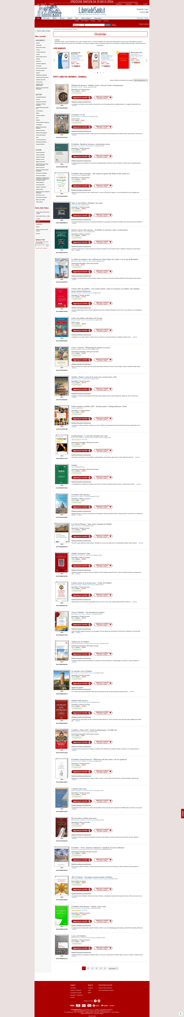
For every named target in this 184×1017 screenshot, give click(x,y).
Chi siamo (73, 988)
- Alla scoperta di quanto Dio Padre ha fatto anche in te (100, 173)
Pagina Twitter (99, 1001)
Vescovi (38, 233)
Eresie (37, 227)
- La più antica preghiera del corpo (89, 436)
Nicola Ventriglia (40, 155)
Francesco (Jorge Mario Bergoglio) (42, 88)
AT (91, 41)
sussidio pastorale (41, 52)
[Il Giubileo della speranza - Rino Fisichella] (62, 915)
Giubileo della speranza (42, 77)
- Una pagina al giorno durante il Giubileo (91, 877)
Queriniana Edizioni (41, 101)
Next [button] (146, 60)
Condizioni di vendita (75, 992)
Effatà (37, 113)
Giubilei (75, 29)
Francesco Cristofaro (41, 173)
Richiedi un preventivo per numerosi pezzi (81, 101)
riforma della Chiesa (41, 56)
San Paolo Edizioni (75, 59)
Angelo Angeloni (40, 152)
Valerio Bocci (39, 202)
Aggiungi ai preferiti (103, 97)
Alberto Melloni (40, 182)
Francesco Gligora (41, 175)
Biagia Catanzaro (40, 161)
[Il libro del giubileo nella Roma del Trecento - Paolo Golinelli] (62, 327)
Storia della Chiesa (67, 29)
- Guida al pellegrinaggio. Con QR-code (94, 730)
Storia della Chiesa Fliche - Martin (42, 212)
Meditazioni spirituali (41, 75)
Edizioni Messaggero (41, 132)
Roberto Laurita (40, 159)
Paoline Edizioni (40, 144)
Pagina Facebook (95, 1001)
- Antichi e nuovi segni (88, 906)
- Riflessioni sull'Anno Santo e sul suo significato (99, 759)
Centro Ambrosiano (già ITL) (42, 108)
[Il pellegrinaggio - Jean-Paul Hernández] (62, 445)
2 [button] (100, 73)
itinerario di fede (40, 70)
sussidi (38, 54)
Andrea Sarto (39, 189)
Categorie (90, 988)
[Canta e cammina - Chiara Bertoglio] (62, 356)
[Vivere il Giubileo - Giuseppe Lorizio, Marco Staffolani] (62, 621)
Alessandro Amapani (41, 197)
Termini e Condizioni (75, 990)
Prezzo (73, 91)
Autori (89, 990)
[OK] (47, 245)
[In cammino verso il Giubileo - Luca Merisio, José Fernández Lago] (61, 680)
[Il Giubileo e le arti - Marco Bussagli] (61, 123)
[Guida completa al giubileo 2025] (62, 415)
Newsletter (40, 240)
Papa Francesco (40, 167)
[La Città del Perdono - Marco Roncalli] (61, 533)
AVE (37, 118)
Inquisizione (39, 224)
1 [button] (98, 73)
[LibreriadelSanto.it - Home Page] (92, 11)
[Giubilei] (62, 474)
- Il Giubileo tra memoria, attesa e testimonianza (99, 230)
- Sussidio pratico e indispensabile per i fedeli (99, 406)
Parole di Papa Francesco (105, 988)
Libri (60, 29)
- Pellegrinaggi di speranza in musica (90, 347)
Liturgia (99, 20)
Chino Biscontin (40, 184)
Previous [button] (54, 60)
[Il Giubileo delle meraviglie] (62, 182)
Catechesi (106, 20)
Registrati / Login (142, 9)
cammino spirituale (41, 63)
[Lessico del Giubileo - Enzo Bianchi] (62, 945)
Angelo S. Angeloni (41, 187)
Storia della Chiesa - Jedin (43, 216)
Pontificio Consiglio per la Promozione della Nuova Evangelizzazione (42, 179)
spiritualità (38, 45)
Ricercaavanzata (114, 25)
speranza (38, 61)
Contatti (145, 4)
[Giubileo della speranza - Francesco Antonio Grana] (62, 709)
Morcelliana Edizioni (41, 142)
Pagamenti (128, 4)
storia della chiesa (41, 47)
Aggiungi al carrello (81, 97)
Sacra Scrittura (84, 20)
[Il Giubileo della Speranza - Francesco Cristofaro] (62, 503)
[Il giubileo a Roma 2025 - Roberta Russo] (61, 739)
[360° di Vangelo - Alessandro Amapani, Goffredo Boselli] (62, 886)
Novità (77, 20)
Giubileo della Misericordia (39, 85)
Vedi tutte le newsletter (42, 248)
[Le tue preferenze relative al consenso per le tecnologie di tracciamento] (180, 1013)
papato (38, 43)
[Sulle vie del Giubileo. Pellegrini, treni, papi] (62, 210)
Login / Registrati (41, 4)
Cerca (107, 25)
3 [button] (103, 73)
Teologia (93, 20)
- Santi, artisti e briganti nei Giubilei (91, 524)
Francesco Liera (40, 195)
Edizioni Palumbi (40, 130)
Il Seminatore (39, 111)
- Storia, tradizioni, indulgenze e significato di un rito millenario (97, 847)
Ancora (38, 99)
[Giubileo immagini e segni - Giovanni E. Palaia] (62, 562)
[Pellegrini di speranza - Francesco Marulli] (61, 94)
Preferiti (52, 4)
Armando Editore (40, 115)
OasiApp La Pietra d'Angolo (41, 104)
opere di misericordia (41, 68)
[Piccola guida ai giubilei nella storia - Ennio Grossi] (61, 827)
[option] (70, 60)
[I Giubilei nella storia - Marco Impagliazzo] (61, 798)
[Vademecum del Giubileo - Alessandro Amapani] (62, 650)
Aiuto (136, 4)
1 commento (83, 439)
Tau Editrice (39, 124)
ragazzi (38, 72)
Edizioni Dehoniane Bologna (41, 127)
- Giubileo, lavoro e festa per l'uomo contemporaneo (97, 85)
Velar (37, 137)
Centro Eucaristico (41, 135)
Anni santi (38, 66)
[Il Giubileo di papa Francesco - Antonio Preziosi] (61, 768)
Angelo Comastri (40, 157)
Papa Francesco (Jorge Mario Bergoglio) (42, 164)
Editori (89, 992)
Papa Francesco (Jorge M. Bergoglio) (43, 192)
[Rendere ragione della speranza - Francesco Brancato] (62, 239)
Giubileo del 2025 (40, 79)
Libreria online (92, 1016)
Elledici (38, 120)
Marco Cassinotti (40, 199)
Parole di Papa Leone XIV (105, 985)
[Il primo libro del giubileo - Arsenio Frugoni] (61, 297)
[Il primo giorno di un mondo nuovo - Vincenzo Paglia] (61, 592)
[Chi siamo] (48, 11)
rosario (38, 49)
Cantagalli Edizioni (41, 97)
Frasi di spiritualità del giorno (106, 990)
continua (74, 105)
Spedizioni (119, 4)
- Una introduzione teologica (87, 612)
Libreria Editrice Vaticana (136, 55)
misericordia (39, 82)
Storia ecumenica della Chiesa (42, 230)
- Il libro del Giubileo (91, 583)
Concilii (38, 219)
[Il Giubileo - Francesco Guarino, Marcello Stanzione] (61, 856)
